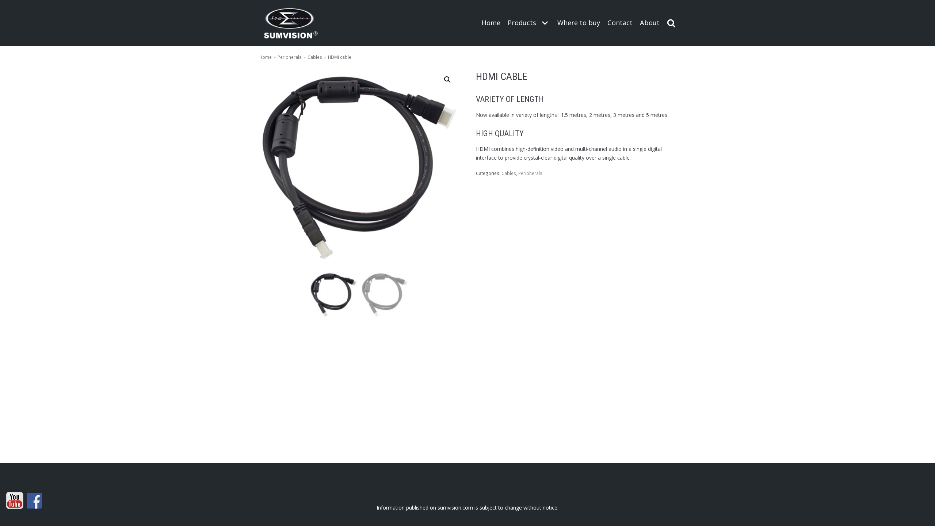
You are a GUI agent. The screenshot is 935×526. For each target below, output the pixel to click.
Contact (620, 22)
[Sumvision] (290, 23)
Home (490, 22)
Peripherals (290, 57)
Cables (315, 57)
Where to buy (578, 22)
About (650, 22)
